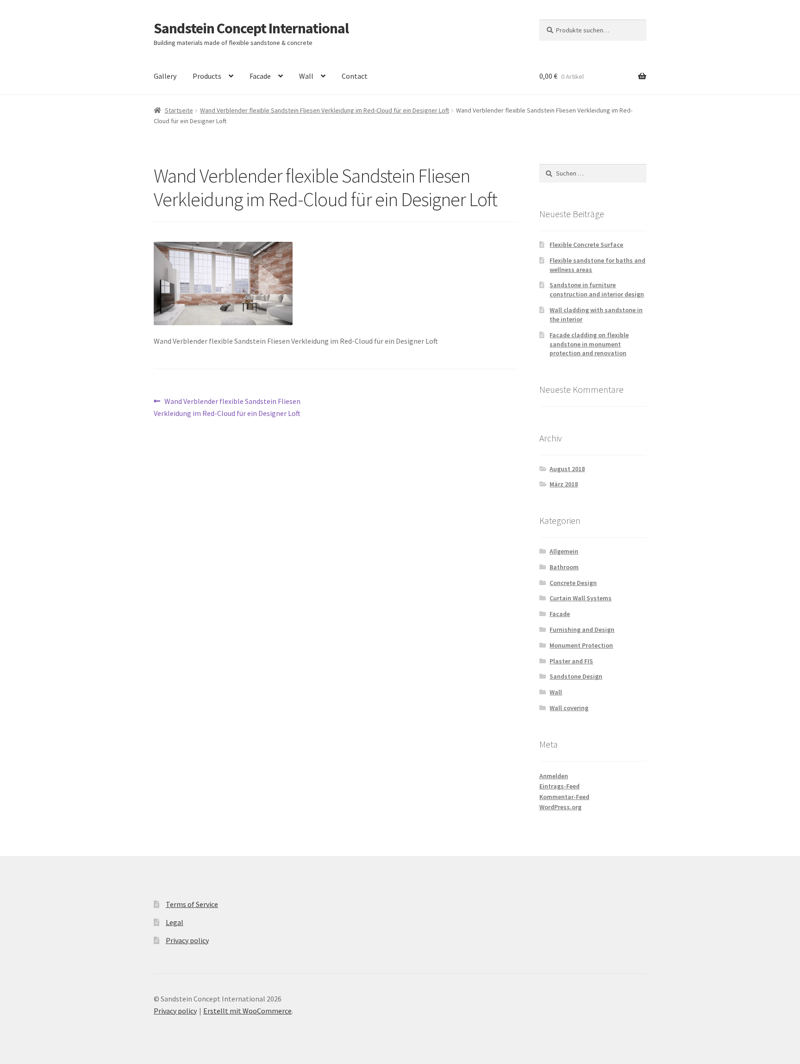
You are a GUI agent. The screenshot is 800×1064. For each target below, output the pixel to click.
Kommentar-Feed (564, 797)
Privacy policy (187, 940)
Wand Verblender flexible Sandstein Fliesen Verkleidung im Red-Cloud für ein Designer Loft (324, 110)
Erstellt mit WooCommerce (247, 1010)
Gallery (165, 76)
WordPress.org (560, 807)
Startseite (179, 110)
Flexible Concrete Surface (586, 244)
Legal (174, 922)
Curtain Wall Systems (581, 598)
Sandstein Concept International (251, 28)
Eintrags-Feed (559, 786)
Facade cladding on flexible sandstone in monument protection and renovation (589, 344)
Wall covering (569, 708)
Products (207, 76)
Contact (355, 76)
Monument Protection (581, 645)
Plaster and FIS (571, 661)
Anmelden (553, 776)
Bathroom (564, 567)
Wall (306, 76)
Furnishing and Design (582, 629)
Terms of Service (192, 904)
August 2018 (567, 469)
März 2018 (564, 484)
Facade (260, 76)
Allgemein (564, 551)
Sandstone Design (576, 676)
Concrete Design (573, 583)
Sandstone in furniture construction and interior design (597, 289)
